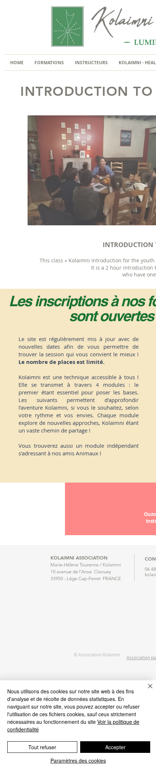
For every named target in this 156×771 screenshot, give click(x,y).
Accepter (115, 747)
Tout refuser (42, 747)
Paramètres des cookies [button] (78, 760)
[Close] (146, 690)
